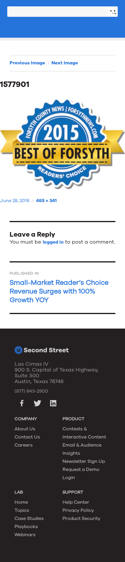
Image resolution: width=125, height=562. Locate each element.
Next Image (64, 63)
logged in (53, 242)
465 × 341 (46, 200)
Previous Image (27, 63)
